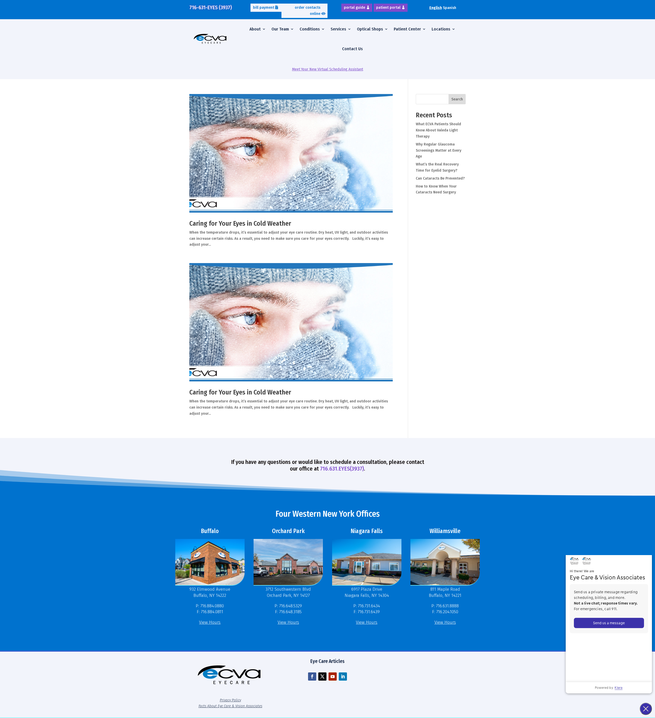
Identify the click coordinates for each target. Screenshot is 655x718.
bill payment (263, 7)
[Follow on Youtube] (333, 676)
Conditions (310, 29)
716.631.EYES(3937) (342, 468)
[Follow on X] (322, 676)
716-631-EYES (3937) (210, 7)
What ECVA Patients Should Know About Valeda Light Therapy (438, 130)
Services (338, 29)
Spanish (449, 8)
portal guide (354, 7)
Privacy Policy (230, 700)
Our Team (280, 29)
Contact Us (352, 48)
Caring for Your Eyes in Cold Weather (240, 223)
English (435, 8)
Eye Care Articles (327, 661)
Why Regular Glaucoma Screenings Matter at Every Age (438, 150)
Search (457, 99)
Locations (441, 29)
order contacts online (307, 10)
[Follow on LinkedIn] (343, 676)
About (255, 29)
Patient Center (407, 29)
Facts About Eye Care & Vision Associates (230, 706)
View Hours (210, 622)
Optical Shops (370, 29)
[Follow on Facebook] (312, 676)
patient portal (388, 7)
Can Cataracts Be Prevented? (440, 178)
